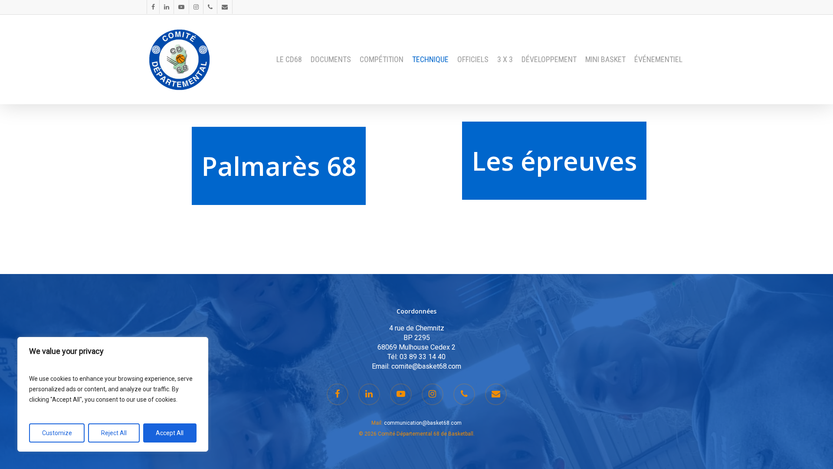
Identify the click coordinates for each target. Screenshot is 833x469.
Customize (57, 432)
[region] (112, 394)
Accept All (170, 432)
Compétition (381, 59)
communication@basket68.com (423, 423)
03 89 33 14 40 (423, 357)
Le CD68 (289, 59)
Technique (430, 59)
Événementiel (658, 59)
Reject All (114, 432)
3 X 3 (505, 59)
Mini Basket (605, 59)
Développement (549, 59)
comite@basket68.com (426, 366)
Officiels (473, 59)
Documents (331, 59)
